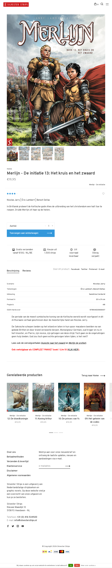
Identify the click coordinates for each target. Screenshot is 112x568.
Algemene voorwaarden (19, 475)
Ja (71, 565)
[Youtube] (23, 526)
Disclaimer (12, 471)
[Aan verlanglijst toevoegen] (103, 194)
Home (9, 169)
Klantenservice (14, 466)
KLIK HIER (73, 349)
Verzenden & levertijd (17, 461)
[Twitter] (13, 526)
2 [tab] (56, 432)
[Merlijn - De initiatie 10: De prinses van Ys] (69, 397)
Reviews (27, 271)
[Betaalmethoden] (44, 552)
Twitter (84, 269)
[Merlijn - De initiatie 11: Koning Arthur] (43, 397)
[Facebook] (8, 526)
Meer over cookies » (88, 565)
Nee (77, 565)
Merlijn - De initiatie (97, 185)
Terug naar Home (90, 375)
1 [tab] (51, 432)
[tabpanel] (56, 80)
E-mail (101, 269)
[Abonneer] (67, 466)
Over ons (11, 452)
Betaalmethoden (15, 457)
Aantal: (13, 226)
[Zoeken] (102, 4)
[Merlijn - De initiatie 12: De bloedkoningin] (17, 397)
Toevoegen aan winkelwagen (24, 233)
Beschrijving (13, 271)
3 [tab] (61, 432)
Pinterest (93, 269)
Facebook (75, 269)
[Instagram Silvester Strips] (18, 526)
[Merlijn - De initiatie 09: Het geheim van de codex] (94, 397)
